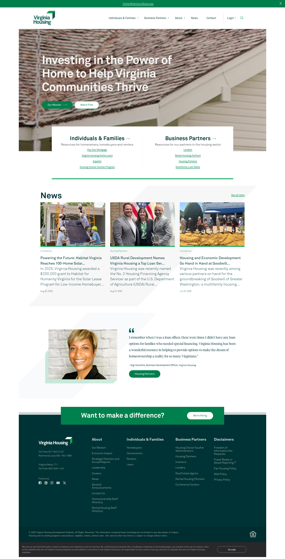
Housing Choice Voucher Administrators (189, 449)
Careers (96, 473)
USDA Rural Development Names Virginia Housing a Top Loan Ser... (137, 260)
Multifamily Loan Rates (188, 167)
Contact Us (98, 493)
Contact (211, 18)
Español (97, 161)
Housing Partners (188, 161)
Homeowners (134, 453)
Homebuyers (134, 447)
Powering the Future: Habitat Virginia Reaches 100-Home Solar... (71, 260)
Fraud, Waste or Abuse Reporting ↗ (225, 461)
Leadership (98, 467)
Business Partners (155, 18)
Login (230, 18)
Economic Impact (102, 453)
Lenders (188, 150)
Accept (232, 549)
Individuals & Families (122, 18)
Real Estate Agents (186, 473)
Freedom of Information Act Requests (223, 450)
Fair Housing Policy (225, 468)
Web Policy (220, 474)
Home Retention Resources (138, 3)
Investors (180, 462)
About (178, 18)
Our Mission (54, 105)
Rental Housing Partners (188, 155)
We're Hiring (200, 415)
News (194, 18)
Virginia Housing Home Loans (97, 155)
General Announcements (101, 486)
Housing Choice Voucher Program (97, 167)
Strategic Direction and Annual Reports (105, 460)
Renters (131, 459)
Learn (130, 464)
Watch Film (86, 105)
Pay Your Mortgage (97, 150)
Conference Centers (187, 484)
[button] (241, 17)
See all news (238, 195)
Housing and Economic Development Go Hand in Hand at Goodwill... (210, 260)
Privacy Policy (222, 479)
